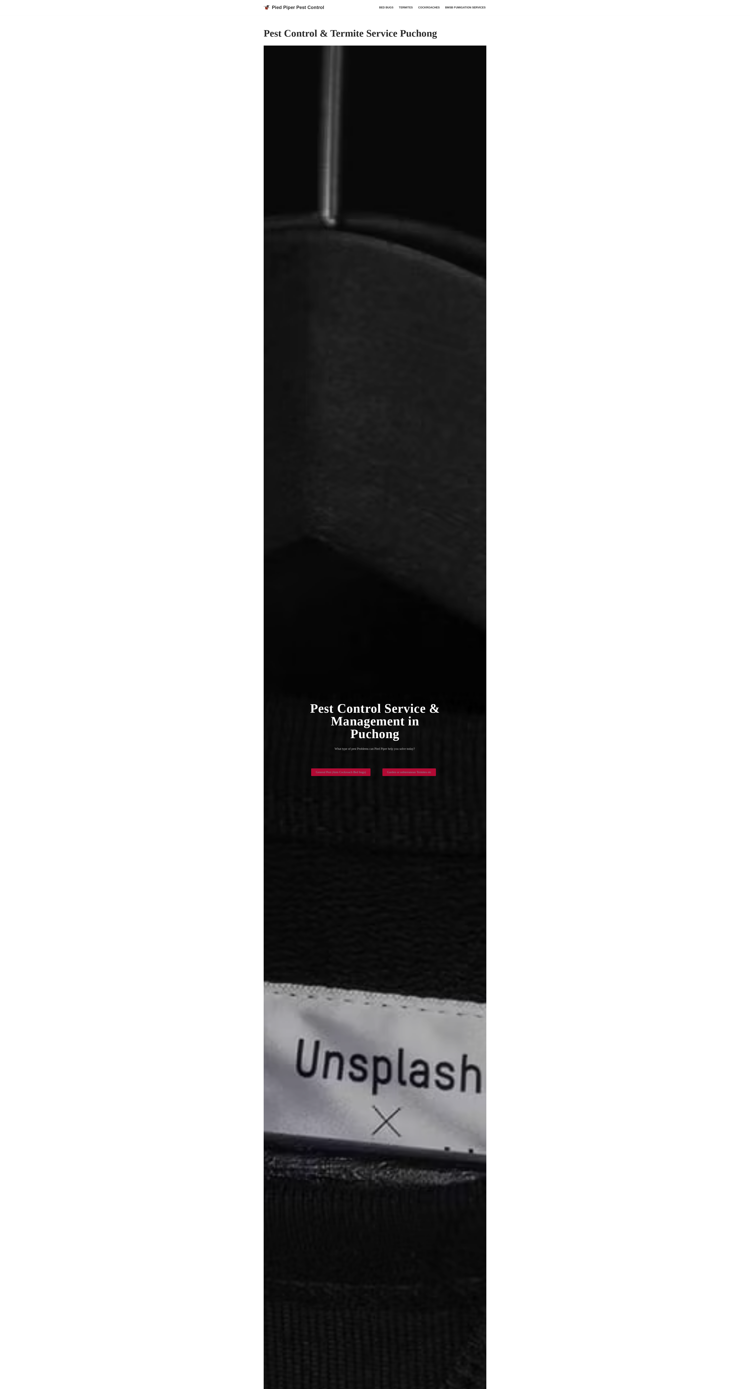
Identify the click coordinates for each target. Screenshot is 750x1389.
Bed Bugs (386, 7)
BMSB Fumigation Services (465, 7)
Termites (406, 7)
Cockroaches (429, 7)
